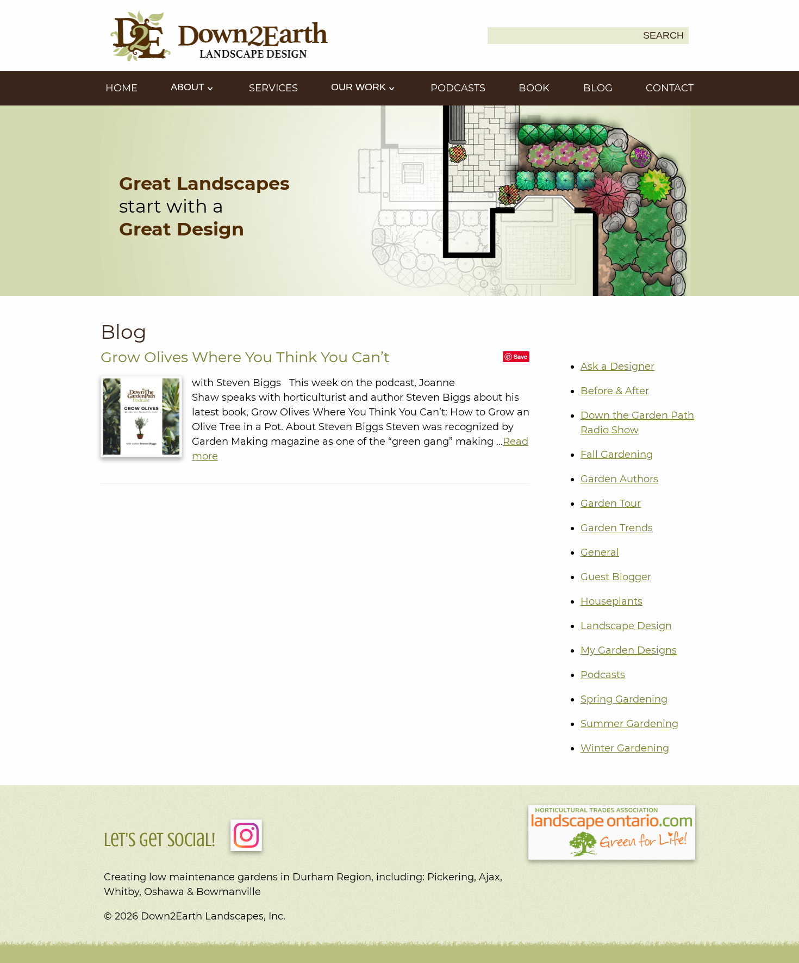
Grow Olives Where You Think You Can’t (245, 357)
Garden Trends (616, 528)
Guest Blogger (615, 577)
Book (534, 88)
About (189, 87)
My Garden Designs (628, 650)
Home (121, 88)
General (599, 552)
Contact (670, 88)
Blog (598, 88)
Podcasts (457, 88)
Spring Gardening (623, 699)
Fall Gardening (616, 455)
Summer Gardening (629, 724)
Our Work (360, 87)
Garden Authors (619, 479)
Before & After (614, 391)
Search (663, 35)
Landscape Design (626, 626)
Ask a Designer (617, 366)
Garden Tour (610, 504)
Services (273, 88)
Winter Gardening (624, 748)
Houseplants (611, 601)
